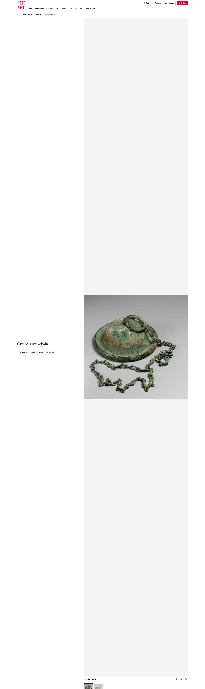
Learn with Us (66, 9)
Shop (87, 9)
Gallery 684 (50, 353)
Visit (31, 9)
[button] (136, 347)
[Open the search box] (94, 8)
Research (78, 9)
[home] (18, 14)
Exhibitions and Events (44, 9)
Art (57, 9)
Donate (158, 3)
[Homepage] (21, 5)
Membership (169, 3)
